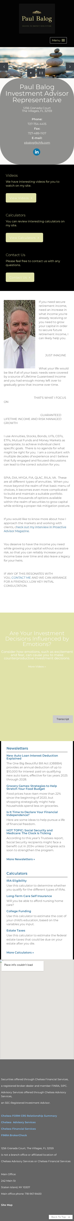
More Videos (37, 666)
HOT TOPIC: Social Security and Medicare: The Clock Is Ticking (29, 832)
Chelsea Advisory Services (18, 1122)
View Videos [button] (19, 198)
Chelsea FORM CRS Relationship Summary (29, 1115)
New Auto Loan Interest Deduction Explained (32, 757)
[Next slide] (70, 67)
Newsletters (17, 748)
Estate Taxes (15, 930)
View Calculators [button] (23, 238)
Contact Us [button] (18, 277)
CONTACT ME (21, 577)
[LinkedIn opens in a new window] (36, 152)
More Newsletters (20, 859)
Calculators (16, 873)
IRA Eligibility (16, 880)
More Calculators (20, 952)
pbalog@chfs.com (37, 142)
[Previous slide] (4, 67)
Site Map (7, 1205)
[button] (58, 40)
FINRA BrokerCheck (14, 1135)
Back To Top (59, 1217)
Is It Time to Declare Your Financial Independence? (32, 813)
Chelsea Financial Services (18, 1128)
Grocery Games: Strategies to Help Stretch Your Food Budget (31, 787)
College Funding (18, 911)
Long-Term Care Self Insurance (29, 896)
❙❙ (41, 72)
